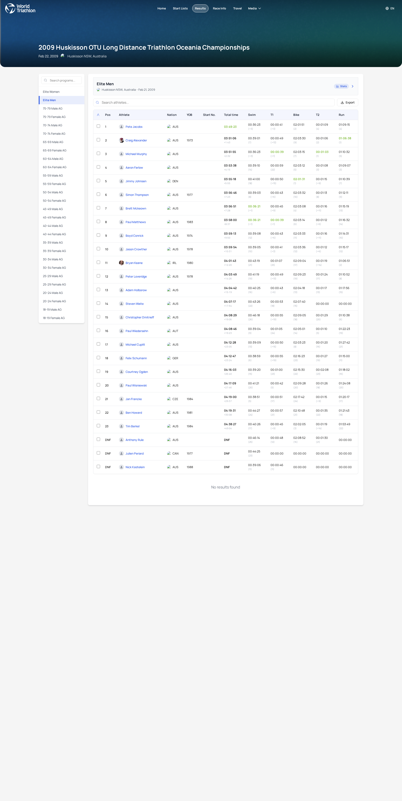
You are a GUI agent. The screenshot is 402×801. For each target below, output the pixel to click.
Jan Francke (134, 399)
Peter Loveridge (136, 276)
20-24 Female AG (54, 301)
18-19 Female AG (54, 318)
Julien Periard (135, 453)
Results (200, 8)
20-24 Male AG (53, 293)
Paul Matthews (136, 222)
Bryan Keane (134, 263)
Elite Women (51, 92)
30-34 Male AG (53, 259)
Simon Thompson (137, 195)
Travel (237, 8)
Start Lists (180, 8)
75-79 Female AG (54, 117)
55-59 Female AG (54, 184)
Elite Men (49, 100)
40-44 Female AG (54, 234)
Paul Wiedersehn (137, 331)
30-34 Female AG (54, 268)
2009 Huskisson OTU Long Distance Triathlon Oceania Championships (144, 47)
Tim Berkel (132, 426)
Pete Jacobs (134, 127)
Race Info (219, 8)
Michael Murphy (136, 154)
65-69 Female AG (54, 150)
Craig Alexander (136, 140)
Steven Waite (135, 304)
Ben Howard (134, 413)
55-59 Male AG (53, 175)
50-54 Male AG (53, 192)
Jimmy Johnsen (136, 181)
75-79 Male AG (52, 108)
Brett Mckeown (136, 208)
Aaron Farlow (134, 167)
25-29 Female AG (54, 284)
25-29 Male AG (53, 276)
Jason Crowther (136, 249)
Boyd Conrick (134, 236)
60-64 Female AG (54, 167)
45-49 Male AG (53, 209)
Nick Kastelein (135, 467)
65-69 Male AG (53, 142)
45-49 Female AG (54, 217)
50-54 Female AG (54, 201)
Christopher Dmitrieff (140, 317)
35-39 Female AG (54, 251)
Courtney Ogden (137, 372)
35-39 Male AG (53, 242)
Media (252, 8)
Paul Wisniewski (136, 385)
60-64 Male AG (53, 159)
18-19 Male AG (52, 309)
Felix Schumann (136, 358)
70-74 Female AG (54, 134)
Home (161, 8)
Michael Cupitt (135, 344)
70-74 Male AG (52, 125)
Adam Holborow (136, 290)
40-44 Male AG (53, 226)
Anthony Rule (135, 440)
